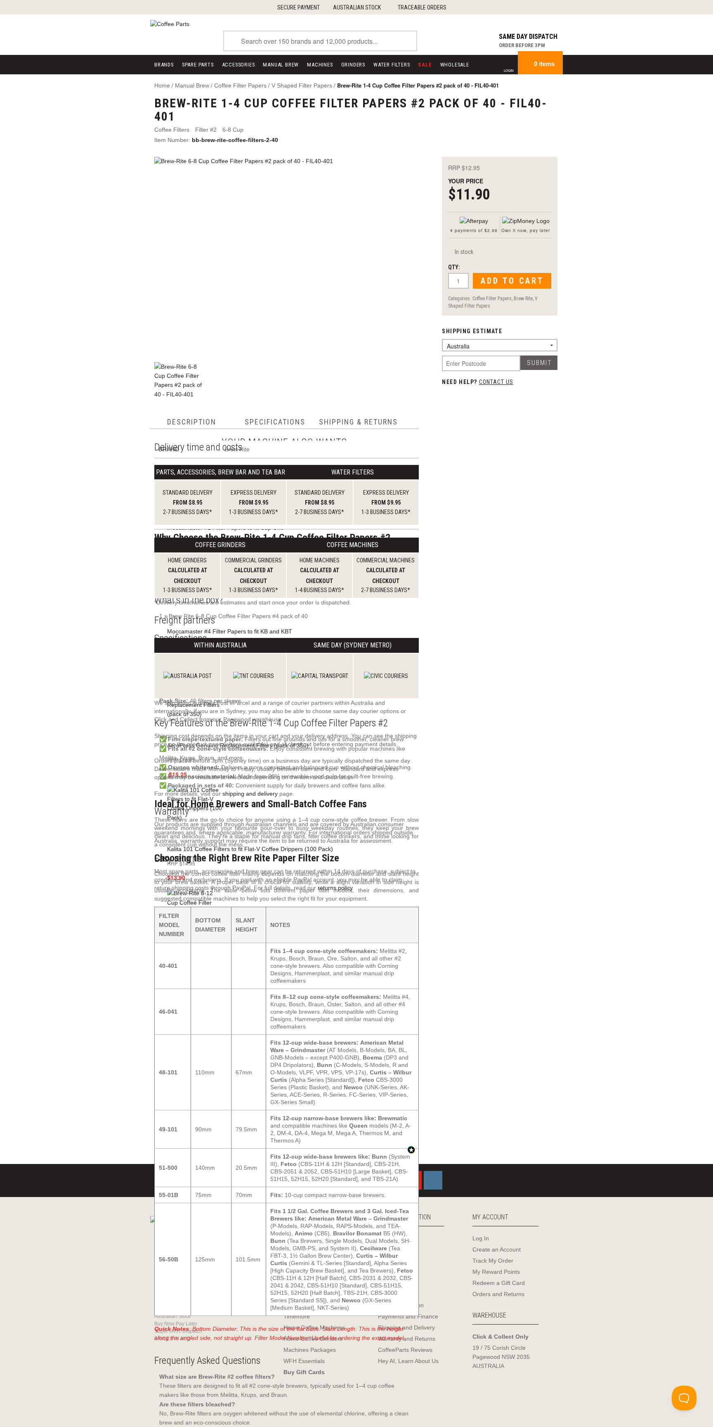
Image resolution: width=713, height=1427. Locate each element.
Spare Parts (198, 65)
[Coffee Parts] (169, 23)
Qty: (454, 267)
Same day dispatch (528, 36)
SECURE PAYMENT (298, 7)
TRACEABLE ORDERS (422, 7)
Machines (320, 65)
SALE (425, 65)
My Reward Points (496, 1271)
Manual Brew (281, 65)
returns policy (335, 887)
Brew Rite (523, 298)
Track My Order (492, 1260)
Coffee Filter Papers (492, 298)
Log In (480, 1238)
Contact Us (496, 382)
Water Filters (391, 65)
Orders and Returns (498, 1294)
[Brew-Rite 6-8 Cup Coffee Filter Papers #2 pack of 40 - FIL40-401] (289, 255)
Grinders (353, 65)
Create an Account (496, 1249)
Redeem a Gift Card (498, 1283)
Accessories (238, 65)
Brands (164, 65)
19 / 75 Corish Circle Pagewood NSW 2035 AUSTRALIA (501, 1356)
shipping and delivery (250, 793)
